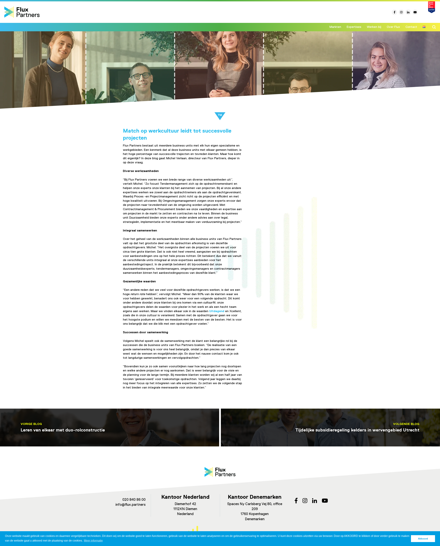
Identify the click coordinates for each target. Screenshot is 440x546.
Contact (411, 27)
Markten (335, 27)
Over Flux (393, 27)
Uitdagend (216, 311)
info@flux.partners (131, 505)
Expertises (354, 27)
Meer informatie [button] (93, 540)
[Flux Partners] (22, 12)
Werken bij (374, 27)
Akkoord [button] (423, 538)
